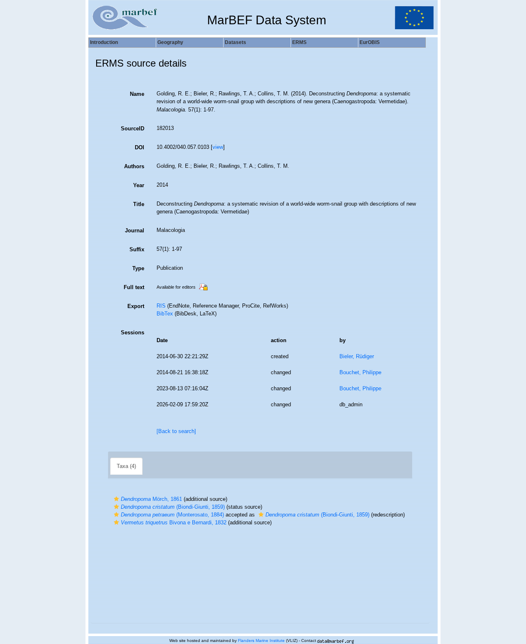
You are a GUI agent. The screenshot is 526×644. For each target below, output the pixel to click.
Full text (134, 287)
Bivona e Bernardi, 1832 (173, 522)
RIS (161, 306)
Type (138, 268)
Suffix (136, 249)
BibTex (165, 313)
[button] (116, 499)
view (217, 147)
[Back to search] (176, 431)
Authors (134, 166)
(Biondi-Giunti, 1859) (173, 507)
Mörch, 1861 (151, 499)
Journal (134, 230)
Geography (170, 42)
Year (138, 185)
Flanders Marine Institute (261, 640)
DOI (139, 147)
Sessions (132, 332)
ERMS (299, 42)
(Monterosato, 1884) (172, 515)
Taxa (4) (126, 466)
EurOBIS (370, 42)
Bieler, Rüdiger (356, 356)
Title (138, 204)
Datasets (235, 42)
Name (137, 94)
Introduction (104, 42)
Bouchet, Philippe (360, 372)
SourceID (132, 128)
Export (135, 306)
